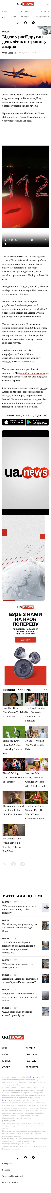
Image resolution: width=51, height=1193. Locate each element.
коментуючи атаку (12, 331)
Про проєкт (7, 1163)
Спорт (6, 1067)
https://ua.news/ (37, 1077)
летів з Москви (10, 357)
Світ (16, 31)
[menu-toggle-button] (3, 4)
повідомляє (16, 113)
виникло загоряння (13, 271)
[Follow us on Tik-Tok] (17, 22)
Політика (31, 1054)
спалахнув (16, 290)
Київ (5, 1054)
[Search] (48, 4)
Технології (32, 1061)
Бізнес (6, 1061)
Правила (6, 1170)
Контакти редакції (10, 1182)
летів (43, 387)
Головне (6, 31)
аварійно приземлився (32, 372)
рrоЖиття (32, 1067)
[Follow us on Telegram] (33, 22)
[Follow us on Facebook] (25, 22)
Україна (30, 1048)
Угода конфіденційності (12, 1176)
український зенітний (14, 305)
